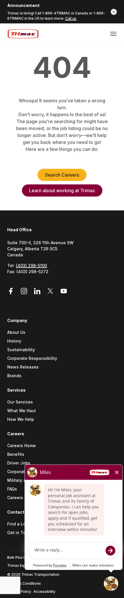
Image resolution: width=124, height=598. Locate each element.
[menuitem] (62, 352)
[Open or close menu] (113, 33)
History (14, 341)
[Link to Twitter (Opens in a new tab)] (51, 291)
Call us (70, 18)
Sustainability (21, 350)
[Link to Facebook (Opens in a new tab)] (12, 291)
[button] (114, 12)
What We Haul (21, 411)
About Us (16, 332)
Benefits (15, 454)
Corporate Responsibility (32, 358)
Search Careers (62, 175)
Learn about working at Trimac (62, 190)
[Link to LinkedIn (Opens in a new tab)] (38, 291)
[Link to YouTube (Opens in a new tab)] (63, 291)
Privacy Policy (19, 591)
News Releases (23, 367)
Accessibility (44, 591)
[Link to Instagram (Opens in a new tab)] (24, 291)
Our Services (20, 402)
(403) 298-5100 (31, 265)
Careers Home (21, 446)
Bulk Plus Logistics (23, 557)
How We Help (20, 419)
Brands (14, 376)
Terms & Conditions (24, 583)
